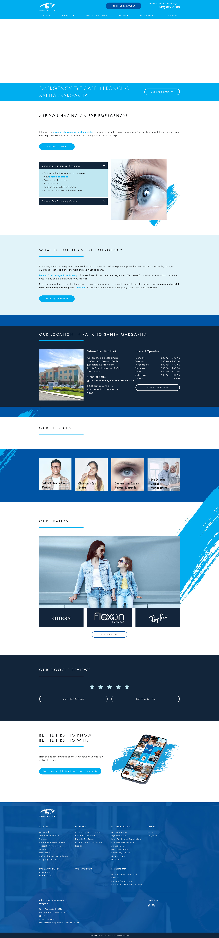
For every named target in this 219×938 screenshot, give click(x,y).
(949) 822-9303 (169, 7)
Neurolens (116, 859)
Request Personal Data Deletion (126, 884)
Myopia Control (118, 835)
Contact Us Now (57, 146)
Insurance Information (49, 835)
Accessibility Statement (50, 846)
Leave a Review (145, 699)
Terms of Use (45, 853)
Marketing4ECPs (105, 935)
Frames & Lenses (155, 832)
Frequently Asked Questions (52, 842)
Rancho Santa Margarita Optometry (58, 275)
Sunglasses (153, 835)
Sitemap (43, 839)
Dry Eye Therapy (119, 832)
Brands (122, 15)
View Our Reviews (73, 699)
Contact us (81, 287)
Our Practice (45, 832)
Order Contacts (83, 869)
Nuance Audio (118, 856)
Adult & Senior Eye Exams (87, 832)
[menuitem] (45, 15)
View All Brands (109, 634)
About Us (43, 15)
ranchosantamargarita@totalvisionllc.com (112, 380)
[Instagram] (153, 906)
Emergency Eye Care (121, 853)
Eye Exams (67, 15)
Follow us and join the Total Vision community (70, 771)
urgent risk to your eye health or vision (72, 132)
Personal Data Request (122, 881)
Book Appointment (124, 6)
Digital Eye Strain (119, 849)
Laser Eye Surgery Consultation (126, 839)
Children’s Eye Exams (85, 835)
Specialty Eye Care (95, 15)
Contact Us (173, 15)
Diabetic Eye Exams (84, 839)
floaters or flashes (58, 176)
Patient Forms (46, 876)
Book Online (146, 15)
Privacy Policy (45, 849)
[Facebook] (149, 906)
